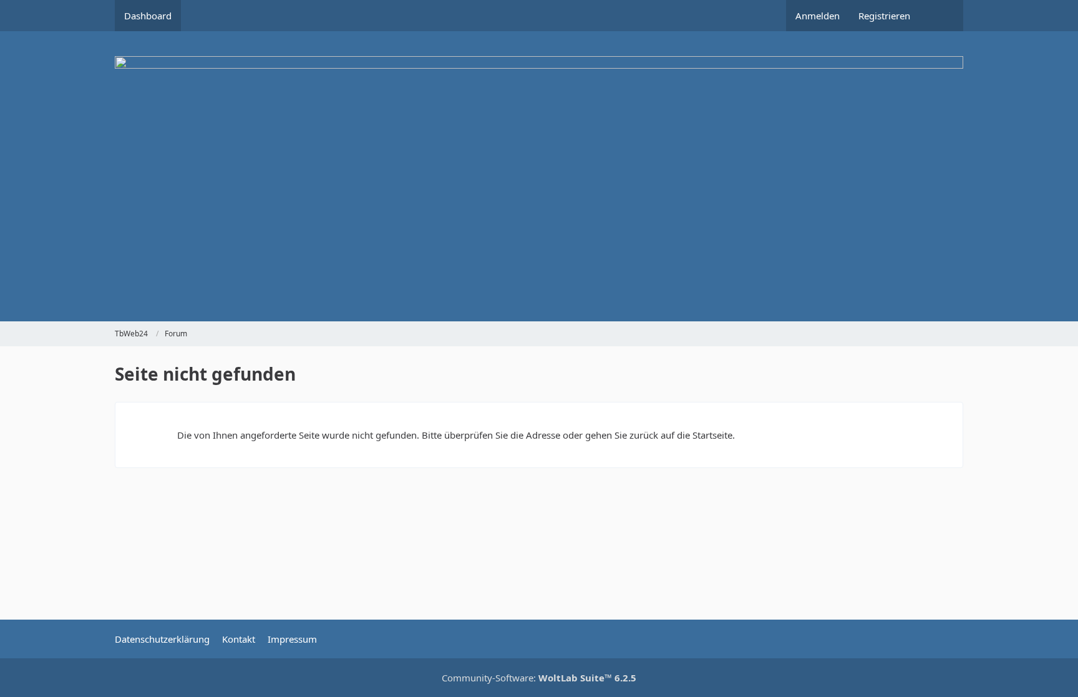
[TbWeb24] (539, 176)
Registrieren (884, 15)
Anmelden (817, 15)
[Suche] (941, 15)
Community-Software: (539, 677)
